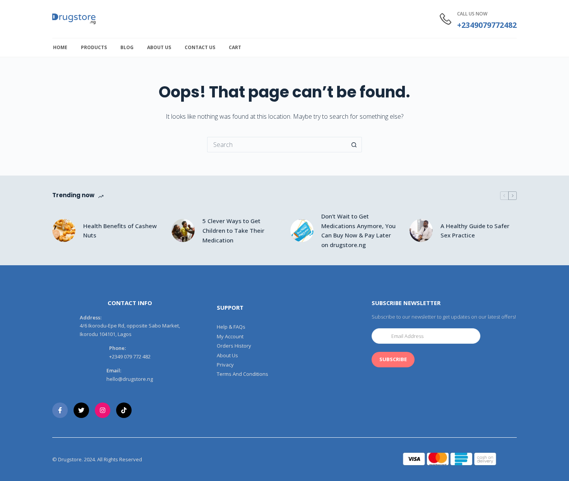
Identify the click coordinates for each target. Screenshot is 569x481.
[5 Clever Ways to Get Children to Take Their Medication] (183, 230)
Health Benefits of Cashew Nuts (120, 230)
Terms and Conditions (242, 374)
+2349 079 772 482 (130, 356)
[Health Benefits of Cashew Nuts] (63, 230)
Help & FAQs (231, 327)
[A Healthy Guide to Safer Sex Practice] (421, 230)
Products (94, 47)
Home (60, 47)
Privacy (225, 365)
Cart (235, 47)
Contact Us (200, 47)
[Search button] (354, 144)
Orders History (234, 346)
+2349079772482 (487, 25)
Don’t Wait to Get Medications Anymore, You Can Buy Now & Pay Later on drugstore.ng (358, 230)
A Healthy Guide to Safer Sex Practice (474, 230)
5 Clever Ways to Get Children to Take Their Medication (233, 230)
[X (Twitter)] (81, 410)
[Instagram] (102, 410)
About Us (159, 47)
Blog (127, 47)
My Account (230, 336)
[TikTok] (124, 410)
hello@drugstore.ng (129, 378)
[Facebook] (60, 410)
